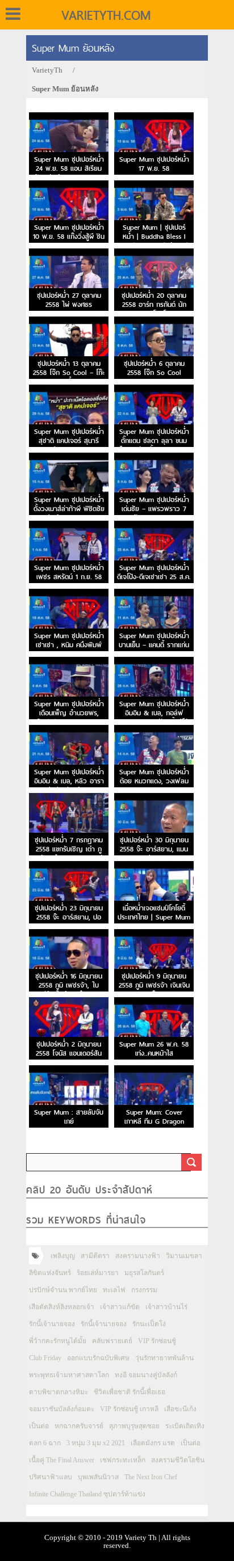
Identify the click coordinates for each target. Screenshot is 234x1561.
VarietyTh (47, 70)
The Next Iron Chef (150, 1477)
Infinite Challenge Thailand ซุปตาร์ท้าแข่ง (87, 1494)
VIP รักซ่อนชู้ (157, 1341)
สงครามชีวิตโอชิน (177, 1460)
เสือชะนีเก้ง (180, 1409)
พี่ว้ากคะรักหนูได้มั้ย (57, 1341)
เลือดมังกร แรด (153, 1443)
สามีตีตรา (95, 1256)
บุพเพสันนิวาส (98, 1477)
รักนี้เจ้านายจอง (52, 1324)
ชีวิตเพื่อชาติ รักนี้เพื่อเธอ (129, 1392)
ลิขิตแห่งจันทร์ (50, 1273)
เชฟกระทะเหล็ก (122, 1460)
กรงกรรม (144, 1290)
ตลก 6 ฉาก (45, 1443)
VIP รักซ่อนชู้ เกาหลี (129, 1409)
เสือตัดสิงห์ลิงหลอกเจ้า (61, 1307)
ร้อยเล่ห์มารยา (98, 1273)
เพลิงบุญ (63, 1256)
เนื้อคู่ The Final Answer (61, 1460)
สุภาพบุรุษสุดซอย (134, 1426)
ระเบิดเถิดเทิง (184, 1426)
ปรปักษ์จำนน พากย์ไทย (63, 1290)
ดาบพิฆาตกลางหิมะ (58, 1392)
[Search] (191, 1162)
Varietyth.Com (106, 15)
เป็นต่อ (39, 1426)
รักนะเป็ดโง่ (149, 1324)
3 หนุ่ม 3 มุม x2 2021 (95, 1443)
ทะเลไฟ (114, 1290)
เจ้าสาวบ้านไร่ (166, 1307)
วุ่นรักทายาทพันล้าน (164, 1358)
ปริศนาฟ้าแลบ (50, 1477)
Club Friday (45, 1358)
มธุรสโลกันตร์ (144, 1273)
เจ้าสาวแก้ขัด (120, 1307)
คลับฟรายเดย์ (112, 1341)
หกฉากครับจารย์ (79, 1426)
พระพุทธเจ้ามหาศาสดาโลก (69, 1375)
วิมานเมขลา (184, 1256)
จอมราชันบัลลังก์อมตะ (61, 1409)
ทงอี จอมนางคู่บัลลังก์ (146, 1375)
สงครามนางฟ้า (137, 1256)
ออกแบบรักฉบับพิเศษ (98, 1358)
